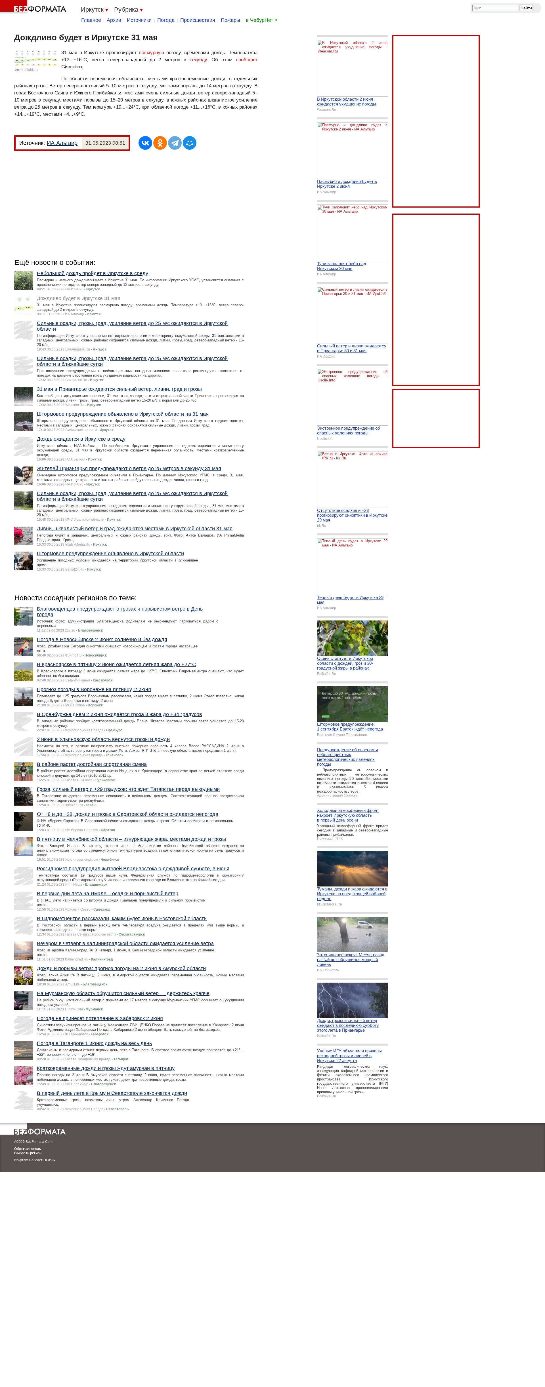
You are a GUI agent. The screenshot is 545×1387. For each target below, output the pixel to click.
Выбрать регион (27, 1153)
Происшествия (197, 20)
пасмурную (151, 52)
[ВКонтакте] (145, 143)
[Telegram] (175, 143)
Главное (91, 20)
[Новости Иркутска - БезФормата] (34, 7)
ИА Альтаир (62, 143)
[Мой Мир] (189, 143)
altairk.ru (31, 70)
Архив (114, 20)
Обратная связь (27, 1149)
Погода (166, 20)
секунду (198, 59)
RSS (51, 1160)
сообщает (246, 59)
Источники (139, 20)
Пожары (230, 20)
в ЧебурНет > (262, 20)
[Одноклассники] (160, 143)
